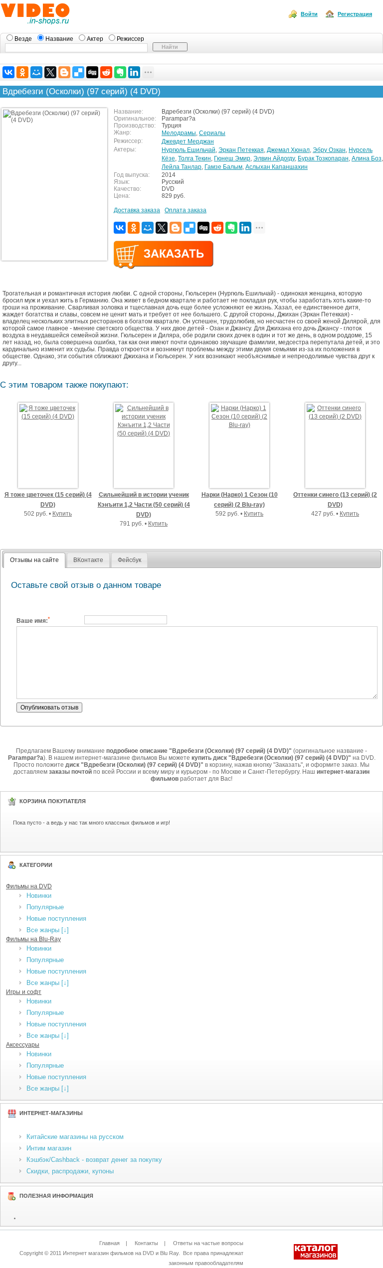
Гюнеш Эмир (232, 158)
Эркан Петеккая (241, 149)
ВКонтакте (88, 560)
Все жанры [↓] (47, 930)
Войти (309, 14)
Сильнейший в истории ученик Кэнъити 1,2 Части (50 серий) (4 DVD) (144, 504)
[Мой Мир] (36, 72)
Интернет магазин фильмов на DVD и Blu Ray (121, 1253)
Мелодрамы (179, 133)
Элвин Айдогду (274, 158)
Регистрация (355, 14)
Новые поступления (56, 918)
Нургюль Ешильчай (188, 149)
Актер (96, 38)
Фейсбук (129, 560)
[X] (50, 72)
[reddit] (106, 72)
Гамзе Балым (223, 166)
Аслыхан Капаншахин (276, 166)
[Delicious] (78, 72)
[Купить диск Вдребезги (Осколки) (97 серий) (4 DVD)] (163, 267)
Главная (109, 1243)
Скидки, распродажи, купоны (70, 1171)
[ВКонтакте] (8, 72)
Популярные (45, 907)
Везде (23, 38)
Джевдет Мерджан (188, 141)
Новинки (38, 895)
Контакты (146, 1243)
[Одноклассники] (22, 72)
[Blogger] (64, 72)
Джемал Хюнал (288, 149)
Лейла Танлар (181, 166)
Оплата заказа (185, 210)
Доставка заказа (137, 210)
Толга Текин (194, 158)
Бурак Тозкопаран (323, 158)
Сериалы (212, 133)
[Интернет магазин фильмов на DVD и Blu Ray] (54, 21)
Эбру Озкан (329, 149)
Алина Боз (367, 158)
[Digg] (92, 72)
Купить (62, 513)
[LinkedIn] (134, 72)
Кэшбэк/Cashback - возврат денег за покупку (94, 1159)
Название (60, 38)
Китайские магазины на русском (75, 1136)
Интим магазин (48, 1148)
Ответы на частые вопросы (208, 1243)
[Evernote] (120, 72)
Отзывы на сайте (34, 560)
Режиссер (130, 38)
